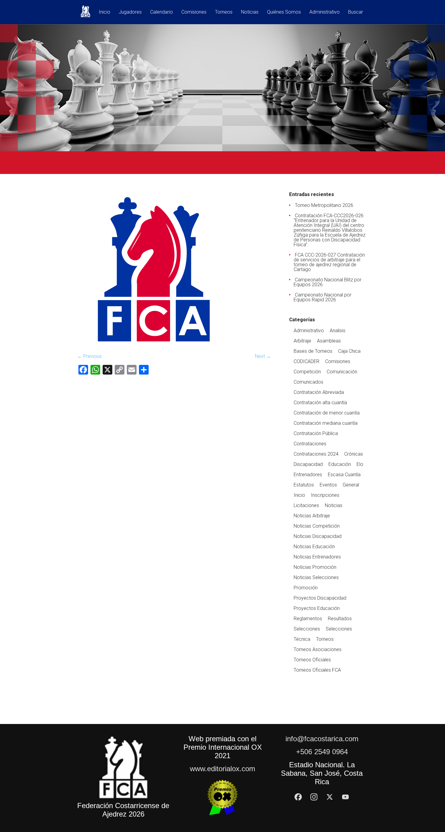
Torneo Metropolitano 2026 (324, 205)
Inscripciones (325, 495)
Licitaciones (306, 505)
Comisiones (193, 12)
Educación (339, 464)
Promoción (306, 588)
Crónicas (353, 454)
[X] (330, 797)
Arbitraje (302, 341)
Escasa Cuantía (344, 474)
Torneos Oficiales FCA (317, 670)
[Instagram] (314, 797)
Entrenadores (308, 474)
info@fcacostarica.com (321, 739)
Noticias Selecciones (316, 577)
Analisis (337, 330)
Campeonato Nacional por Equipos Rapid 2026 (322, 297)
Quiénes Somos (284, 12)
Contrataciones (310, 444)
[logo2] (154, 345)
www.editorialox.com (222, 769)
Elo (360, 464)
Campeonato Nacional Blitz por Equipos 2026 (327, 282)
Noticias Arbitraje (312, 516)
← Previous (89, 356)
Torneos (223, 12)
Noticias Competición (317, 526)
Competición (307, 372)
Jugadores (130, 12)
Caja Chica (349, 351)
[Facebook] (298, 797)
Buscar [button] (355, 12)
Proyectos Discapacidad (320, 598)
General (351, 485)
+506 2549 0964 (322, 752)
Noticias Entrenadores (317, 557)
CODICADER (306, 361)
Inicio (104, 12)
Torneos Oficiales (312, 660)
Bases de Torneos (313, 351)
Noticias (250, 12)
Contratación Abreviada (319, 392)
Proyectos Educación (317, 608)
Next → (263, 356)
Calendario (161, 12)
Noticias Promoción (315, 567)
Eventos (328, 485)
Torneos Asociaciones (317, 649)
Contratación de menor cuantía (327, 413)
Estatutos (304, 485)
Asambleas (329, 341)
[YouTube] (345, 797)
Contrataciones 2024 (316, 454)
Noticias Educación (314, 546)
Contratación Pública (316, 433)
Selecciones (307, 629)
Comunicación (342, 372)
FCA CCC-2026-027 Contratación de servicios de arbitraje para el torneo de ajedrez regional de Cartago (329, 262)
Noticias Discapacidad (317, 536)
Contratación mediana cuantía (326, 423)
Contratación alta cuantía (320, 402)
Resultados (340, 618)
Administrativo (324, 12)
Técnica (302, 639)
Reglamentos (308, 618)
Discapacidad (308, 464)
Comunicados (308, 382)
